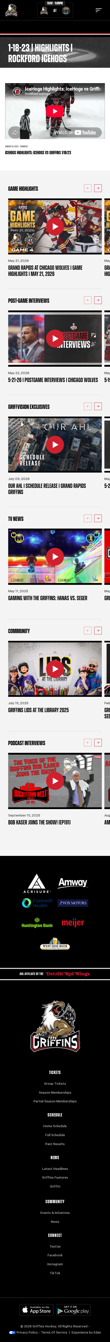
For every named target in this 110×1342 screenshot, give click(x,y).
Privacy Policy (27, 1332)
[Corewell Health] (37, 903)
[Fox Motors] (73, 903)
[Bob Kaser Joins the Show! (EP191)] (55, 781)
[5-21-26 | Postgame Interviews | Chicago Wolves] (55, 338)
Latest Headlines (55, 1169)
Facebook (55, 1255)
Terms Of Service (54, 1332)
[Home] (11, 10)
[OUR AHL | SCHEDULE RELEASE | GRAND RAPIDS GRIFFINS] (55, 445)
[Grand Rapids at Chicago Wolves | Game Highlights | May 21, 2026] (55, 226)
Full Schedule (55, 1135)
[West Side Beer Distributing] (55, 943)
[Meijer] (73, 922)
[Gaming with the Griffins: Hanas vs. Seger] (55, 557)
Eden (97, 1332)
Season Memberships (55, 1092)
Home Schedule (55, 1126)
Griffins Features (55, 1177)
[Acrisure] (37, 883)
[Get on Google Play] (73, 1310)
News (55, 1222)
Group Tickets (55, 1084)
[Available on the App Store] (36, 1310)
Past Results (55, 1144)
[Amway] (73, 883)
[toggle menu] (99, 10)
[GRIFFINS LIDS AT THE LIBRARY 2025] (55, 669)
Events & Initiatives (55, 1213)
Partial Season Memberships (55, 1101)
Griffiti (55, 1186)
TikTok (55, 1273)
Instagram (55, 1264)
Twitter (55, 1246)
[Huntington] (37, 923)
